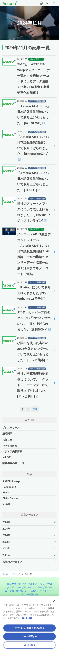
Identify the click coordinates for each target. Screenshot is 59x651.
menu (54, 3)
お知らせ (7, 439)
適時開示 (7, 433)
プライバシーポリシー (19, 587)
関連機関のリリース (13, 463)
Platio (5, 492)
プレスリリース (11, 427)
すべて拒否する (29, 636)
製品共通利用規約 (16, 584)
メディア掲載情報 (12, 451)
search (47, 3)
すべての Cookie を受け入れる (29, 628)
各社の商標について (16, 590)
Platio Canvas (10, 498)
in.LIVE (6, 457)
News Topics (9, 445)
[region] (29, 623)
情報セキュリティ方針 (40, 584)
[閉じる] (54, 600)
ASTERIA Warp (11, 481)
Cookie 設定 (30, 645)
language (41, 3)
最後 (35, 409)
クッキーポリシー (42, 587)
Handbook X (9, 487)
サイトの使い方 (29, 594)
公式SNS (33, 590)
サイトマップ (46, 590)
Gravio (6, 503)
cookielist (27, 618)
